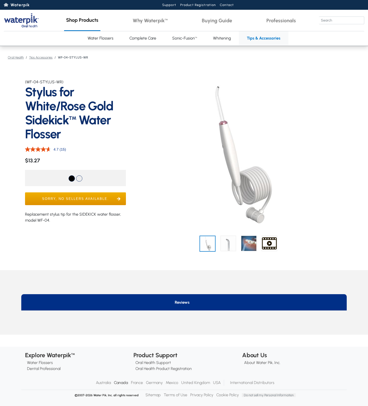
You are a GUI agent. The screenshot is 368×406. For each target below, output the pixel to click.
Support (169, 5)
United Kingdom (195, 382)
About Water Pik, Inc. (262, 362)
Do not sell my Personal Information (269, 395)
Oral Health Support (153, 362)
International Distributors (252, 382)
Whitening (222, 38)
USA (217, 382)
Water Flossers (100, 38)
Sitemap (153, 394)
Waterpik (20, 5)
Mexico (172, 382)
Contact (227, 5)
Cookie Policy (227, 394)
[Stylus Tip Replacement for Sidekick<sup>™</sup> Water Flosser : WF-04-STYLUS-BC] (72, 178)
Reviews (182, 302)
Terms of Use (175, 394)
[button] (82, 20)
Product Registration (198, 5)
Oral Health (16, 57)
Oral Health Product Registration (163, 368)
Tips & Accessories (263, 38)
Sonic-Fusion (184, 38)
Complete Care (142, 38)
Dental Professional (44, 368)
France (137, 382)
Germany (154, 382)
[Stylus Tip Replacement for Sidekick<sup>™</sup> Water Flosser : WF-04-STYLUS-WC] (79, 178)
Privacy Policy (201, 394)
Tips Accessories (41, 57)
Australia (103, 382)
